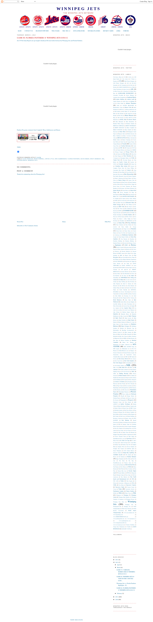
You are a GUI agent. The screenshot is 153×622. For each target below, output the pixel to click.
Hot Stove (134, 249)
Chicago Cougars (119, 152)
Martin (114, 322)
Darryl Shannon (132, 182)
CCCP (133, 148)
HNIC (126, 245)
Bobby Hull (123, 119)
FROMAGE (129, 220)
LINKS (118, 31)
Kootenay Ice (127, 296)
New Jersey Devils (123, 358)
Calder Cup (122, 142)
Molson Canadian (125, 340)
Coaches (132, 162)
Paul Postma (122, 383)
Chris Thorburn (127, 156)
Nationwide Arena (118, 354)
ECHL (116, 200)
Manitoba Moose (125, 314)
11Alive (130, 77)
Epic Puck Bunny (128, 204)
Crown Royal (129, 172)
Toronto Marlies (121, 473)
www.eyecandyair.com (129, 512)
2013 (117, 560)
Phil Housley (118, 389)
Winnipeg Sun (129, 504)
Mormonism (115, 344)
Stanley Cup (117, 444)
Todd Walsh (121, 469)
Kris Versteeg (131, 298)
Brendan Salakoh (130, 123)
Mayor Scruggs (125, 326)
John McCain (122, 285)
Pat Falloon (133, 377)
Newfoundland (128, 363)
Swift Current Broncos (129, 450)
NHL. (131, 367)
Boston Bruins (132, 119)
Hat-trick (125, 243)
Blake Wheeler (28, 158)
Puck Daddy (128, 402)
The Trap (131, 460)
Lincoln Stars (126, 306)
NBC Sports (132, 356)
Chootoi (119, 154)
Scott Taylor (128, 430)
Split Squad (131, 436)
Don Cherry (123, 194)
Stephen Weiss (22, 160)
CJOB (132, 158)
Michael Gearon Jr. (117, 332)
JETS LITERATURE (79, 31)
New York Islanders (129, 361)
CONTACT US (29, 31)
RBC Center (133, 408)
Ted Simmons (122, 456)
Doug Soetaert (131, 194)
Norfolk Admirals (124, 369)
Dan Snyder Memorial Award (120, 176)
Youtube (129, 526)
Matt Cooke (116, 324)
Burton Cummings (126, 140)
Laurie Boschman (128, 304)
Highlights (118, 245)
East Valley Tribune (131, 198)
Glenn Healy (127, 231)
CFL (114, 150)
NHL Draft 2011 (123, 367)
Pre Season (115, 400)
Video (120, 489)
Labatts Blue (123, 302)
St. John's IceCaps (123, 442)
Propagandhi (123, 400)
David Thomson (126, 186)
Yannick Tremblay (130, 524)
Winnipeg (126, 495)
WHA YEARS (55, 31)
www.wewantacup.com (118, 524)
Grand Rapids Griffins (124, 237)
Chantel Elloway (121, 150)
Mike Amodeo (128, 332)
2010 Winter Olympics (118, 83)
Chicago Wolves (130, 152)
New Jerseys (133, 358)
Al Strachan (125, 91)
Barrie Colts (128, 107)
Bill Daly (120, 115)
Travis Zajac (128, 475)
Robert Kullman (130, 416)
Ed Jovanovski (123, 200)
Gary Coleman (119, 224)
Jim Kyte (124, 275)
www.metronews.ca (131, 518)
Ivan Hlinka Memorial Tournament (128, 259)
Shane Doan (125, 432)
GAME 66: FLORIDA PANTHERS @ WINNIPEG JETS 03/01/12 (42, 37)
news (135, 363)
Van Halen (121, 485)
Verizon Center (130, 487)
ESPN (120, 210)
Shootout (132, 432)
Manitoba (115, 314)
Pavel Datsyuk (131, 383)
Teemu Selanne (131, 457)
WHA (120, 493)
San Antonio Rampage (131, 426)
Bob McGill (129, 117)
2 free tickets (125, 79)
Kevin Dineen (85, 158)
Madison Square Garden (128, 312)
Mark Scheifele (122, 320)
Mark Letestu (128, 318)
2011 (128, 83)
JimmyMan (115, 277)
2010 (117, 599)
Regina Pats (122, 412)
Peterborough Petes (124, 387)
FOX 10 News (129, 216)
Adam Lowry (126, 89)
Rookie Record (128, 422)
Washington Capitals (118, 491)
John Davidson (131, 281)
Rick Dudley (116, 414)
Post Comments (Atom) (31, 226)
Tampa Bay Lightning (128, 452)
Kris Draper (123, 298)
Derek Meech (125, 190)
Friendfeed (122, 220)
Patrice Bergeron (132, 379)
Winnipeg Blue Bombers (124, 497)
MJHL (125, 338)
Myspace (132, 350)
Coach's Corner (123, 162)
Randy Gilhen (118, 408)
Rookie (121, 422)
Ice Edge (128, 253)
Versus (114, 489)
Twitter (122, 481)
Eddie (114, 202)
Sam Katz (122, 426)
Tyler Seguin (129, 481)
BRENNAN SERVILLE (118, 125)
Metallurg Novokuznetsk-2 (128, 330)
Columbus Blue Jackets (121, 166)
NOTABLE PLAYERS (94, 31)
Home (64, 222)
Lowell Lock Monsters (129, 310)
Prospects (130, 400)
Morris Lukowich (125, 344)
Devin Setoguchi (124, 192)
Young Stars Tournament (119, 526)
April (118, 565)
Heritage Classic (132, 243)
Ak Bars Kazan (116, 91)
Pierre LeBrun (125, 394)
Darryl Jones (124, 182)
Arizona (132, 101)
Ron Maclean (125, 420)
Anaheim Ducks (131, 97)
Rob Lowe (123, 416)
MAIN (19, 31)
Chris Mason (126, 154)
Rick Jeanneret (124, 414)
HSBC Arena (121, 253)
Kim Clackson (133, 294)
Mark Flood (118, 318)
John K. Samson (127, 283)
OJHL (114, 373)
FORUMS (126, 31)
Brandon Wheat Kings (118, 123)
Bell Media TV (125, 111)
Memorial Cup (130, 328)
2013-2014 (130, 85)
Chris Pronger (118, 156)
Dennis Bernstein (130, 188)
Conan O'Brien (130, 168)
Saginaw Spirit (126, 424)
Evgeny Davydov (117, 212)
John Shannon (131, 285)
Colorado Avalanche (124, 164)
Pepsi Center (120, 385)
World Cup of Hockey (127, 508)
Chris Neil (133, 154)
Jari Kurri (126, 263)
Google (114, 237)
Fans (129, 212)
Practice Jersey (131, 398)
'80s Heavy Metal (117, 77)
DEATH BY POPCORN (42, 31)
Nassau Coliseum (117, 352)
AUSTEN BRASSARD (128, 105)
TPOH (128, 473)
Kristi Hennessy (95, 158)
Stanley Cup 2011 (126, 444)
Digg (133, 192)
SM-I (135, 434)
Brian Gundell (128, 129)
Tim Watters (123, 467)
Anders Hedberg (120, 99)
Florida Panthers (74, 158)
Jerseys (132, 273)
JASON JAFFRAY (126, 265)
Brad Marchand (119, 121)
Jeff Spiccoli (124, 269)
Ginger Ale (126, 229)
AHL (132, 89)
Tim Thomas (116, 467)
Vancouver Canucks (131, 485)
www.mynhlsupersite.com (124, 520)
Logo (133, 306)
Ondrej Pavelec (123, 373)
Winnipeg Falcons (130, 499)
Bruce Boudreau (117, 135)
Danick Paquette (132, 176)
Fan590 (124, 212)
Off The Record (125, 371)
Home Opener (121, 249)
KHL (127, 294)
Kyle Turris (128, 300)
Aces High (132, 87)
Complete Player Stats (118, 168)
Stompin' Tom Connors (118, 448)
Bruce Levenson (127, 135)
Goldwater (117, 235)
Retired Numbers (130, 412)
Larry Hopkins (131, 302)
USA (133, 483)
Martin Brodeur (121, 322)
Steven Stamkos (130, 446)
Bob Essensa (121, 117)
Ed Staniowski (131, 200)
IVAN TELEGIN (118, 261)
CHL (114, 154)
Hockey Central (119, 247)
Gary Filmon (128, 224)
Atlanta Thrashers (131, 103)
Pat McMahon (118, 379)
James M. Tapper (131, 261)
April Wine (125, 101)
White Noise (128, 493)
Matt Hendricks (125, 324)
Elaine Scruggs (117, 204)
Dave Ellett (117, 184)
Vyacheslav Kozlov (129, 489)
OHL (133, 371)
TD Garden (128, 454)
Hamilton (132, 239)
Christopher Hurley (124, 158)
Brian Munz (123, 131)
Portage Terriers (130, 396)
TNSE (129, 467)
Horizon (128, 249)
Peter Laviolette (128, 385)
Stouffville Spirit (130, 448)
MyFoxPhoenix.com (123, 350)
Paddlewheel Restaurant (118, 377)
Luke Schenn (116, 312)
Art (114, 103)
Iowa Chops (132, 257)
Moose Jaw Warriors (128, 342)
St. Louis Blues (132, 442)
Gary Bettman (132, 223)
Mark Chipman (132, 316)
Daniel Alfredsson (119, 178)
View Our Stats (76, 620)
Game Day (122, 223)
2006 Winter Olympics (129, 81)
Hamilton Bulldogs (117, 241)
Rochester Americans (118, 418)
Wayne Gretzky (130, 491)
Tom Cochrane (129, 469)
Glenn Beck (119, 231)
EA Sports (123, 198)
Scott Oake (120, 430)
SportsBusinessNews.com (119, 438)
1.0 (125, 77)
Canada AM (132, 144)
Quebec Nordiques (125, 404)
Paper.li (127, 377)
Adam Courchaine (117, 89)
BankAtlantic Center (118, 107)
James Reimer (116, 263)
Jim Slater (131, 275)
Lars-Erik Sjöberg (117, 304)
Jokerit (123, 287)
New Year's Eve (118, 361)
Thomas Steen (127, 463)
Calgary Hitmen (116, 144)
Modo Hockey (131, 338)
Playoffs (122, 396)
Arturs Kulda (120, 103)
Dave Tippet (132, 184)
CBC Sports (127, 148)
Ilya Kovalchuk (124, 257)
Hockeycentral (128, 247)
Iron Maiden (116, 259)
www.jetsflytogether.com (118, 518)
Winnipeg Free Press (118, 502)
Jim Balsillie (116, 275)
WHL (134, 493)
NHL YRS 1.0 (66, 31)
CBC (121, 148)
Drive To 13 (116, 196)
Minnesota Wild (118, 338)
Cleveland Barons (127, 160)
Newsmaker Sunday (119, 365)
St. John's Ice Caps (125, 440)
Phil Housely (133, 387)
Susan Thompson (117, 450)
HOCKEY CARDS (108, 31)
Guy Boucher (124, 239)
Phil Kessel (125, 389)
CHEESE (134, 150)
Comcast (132, 166)
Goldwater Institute (127, 235)
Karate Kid (129, 287)
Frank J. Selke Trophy (124, 218)
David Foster (116, 186)
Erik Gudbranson (61, 158)
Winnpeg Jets (127, 506)
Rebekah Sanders (119, 410)
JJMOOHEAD (124, 277)
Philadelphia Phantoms (124, 392)
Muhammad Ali (125, 348)
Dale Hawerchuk (128, 174)
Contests (129, 170)
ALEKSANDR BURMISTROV (126, 93)
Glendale (133, 229)
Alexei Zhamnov (130, 95)
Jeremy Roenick (124, 271)
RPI (119, 424)
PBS (114, 385)
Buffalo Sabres (116, 140)
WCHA (115, 493)
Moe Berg (115, 340)
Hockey (133, 245)
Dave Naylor (124, 184)
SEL (120, 432)
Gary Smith (125, 227)
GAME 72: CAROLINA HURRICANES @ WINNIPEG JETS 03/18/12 (126, 572)
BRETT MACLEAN (119, 127)
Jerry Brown (133, 271)
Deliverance (122, 188)
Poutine (124, 398)
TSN (133, 479)
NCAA (114, 358)
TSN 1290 (115, 481)
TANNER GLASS (118, 454)
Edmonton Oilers (130, 202)
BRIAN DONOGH (117, 129)
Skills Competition (128, 434)
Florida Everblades (117, 214)
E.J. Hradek (116, 198)
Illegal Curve (128, 255)
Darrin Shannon (116, 182)
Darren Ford (131, 180)
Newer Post (20, 222)
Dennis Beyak (116, 190)
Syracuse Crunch (117, 452)
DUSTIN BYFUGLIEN (128, 196)
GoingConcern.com (132, 233)
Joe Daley (120, 279)
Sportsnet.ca (130, 438)
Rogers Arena (128, 418)
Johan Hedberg (122, 281)
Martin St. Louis (130, 322)
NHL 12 (115, 367)
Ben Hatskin (121, 113)
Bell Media (117, 111)
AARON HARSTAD (123, 87)
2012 (117, 562)
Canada (124, 144)
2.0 (120, 81)
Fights (133, 212)
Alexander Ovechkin (118, 95)
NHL (103, 158)
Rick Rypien (132, 414)
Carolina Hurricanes (126, 146)
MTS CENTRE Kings (129, 346)
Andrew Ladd (130, 99)
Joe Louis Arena (129, 279)
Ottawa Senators (123, 375)
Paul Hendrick (129, 381)
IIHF (121, 255)
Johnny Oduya (116, 287)
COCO (114, 164)
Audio (118, 105)
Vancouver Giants (119, 487)
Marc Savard (123, 316)
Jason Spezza (130, 267)
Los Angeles (116, 308)
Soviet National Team (120, 436)
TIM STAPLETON (129, 465)
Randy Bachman (121, 406)
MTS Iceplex (116, 348)
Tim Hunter (120, 465)
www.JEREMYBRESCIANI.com (120, 516)
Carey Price (116, 146)
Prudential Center (117, 402)
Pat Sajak (125, 379)
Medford (122, 328)
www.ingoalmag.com (118, 514)
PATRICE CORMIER (119, 381)
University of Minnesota (124, 483)
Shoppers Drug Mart (117, 434)
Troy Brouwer (124, 477)
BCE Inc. (122, 109)
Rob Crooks (115, 416)
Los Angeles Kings (127, 308)
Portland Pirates (116, 398)
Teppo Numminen (120, 458)
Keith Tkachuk (123, 289)
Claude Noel (116, 160)
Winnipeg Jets (78, 8)
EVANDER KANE (128, 210)
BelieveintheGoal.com (131, 109)
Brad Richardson (130, 121)
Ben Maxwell (129, 113)
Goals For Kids (121, 233)
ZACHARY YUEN (125, 529)
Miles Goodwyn (132, 336)
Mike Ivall (120, 334)
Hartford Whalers (117, 243)
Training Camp (120, 475)
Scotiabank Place (128, 428)
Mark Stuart (131, 320)
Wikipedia (118, 495)
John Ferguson (116, 283)
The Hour (121, 460)
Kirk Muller (118, 296)
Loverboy (120, 310)
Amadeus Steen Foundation (119, 97)
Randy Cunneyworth (131, 406)
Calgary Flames (130, 142)
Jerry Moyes (117, 273)
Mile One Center (123, 336)
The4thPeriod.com (117, 463)
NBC (126, 356)
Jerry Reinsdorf (126, 273)
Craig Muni (121, 172)
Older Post (108, 222)
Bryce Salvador (131, 138)
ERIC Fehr (121, 206)
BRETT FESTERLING (131, 125)
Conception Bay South (118, 170)
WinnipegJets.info (117, 506)
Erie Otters (120, 208)
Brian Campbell (39, 158)
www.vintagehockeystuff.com (119, 522)
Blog (114, 117)
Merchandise (116, 330)
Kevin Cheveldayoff (126, 292)
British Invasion (130, 133)
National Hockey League (129, 352)
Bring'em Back (121, 133)
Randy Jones (126, 408)
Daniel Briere (128, 178)
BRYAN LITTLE (49, 158)
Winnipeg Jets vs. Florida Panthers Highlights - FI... (126, 584)
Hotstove (117, 251)
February (119, 593)
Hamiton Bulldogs (129, 241)
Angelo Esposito (117, 101)
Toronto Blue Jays (122, 471)
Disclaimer (115, 194)
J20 (124, 261)
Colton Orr (133, 164)
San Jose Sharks (118, 428)
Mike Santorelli (127, 334)
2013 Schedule (122, 85)
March (119, 567)
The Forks (128, 458)
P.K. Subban (132, 375)
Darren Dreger (122, 180)
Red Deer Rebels (128, 410)
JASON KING (121, 267)
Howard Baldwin (126, 251)
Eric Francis (129, 206)
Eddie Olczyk (121, 202)
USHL (114, 485)
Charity (128, 150)
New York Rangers (118, 363)
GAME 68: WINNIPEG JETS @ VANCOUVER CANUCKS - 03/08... (125, 579)
